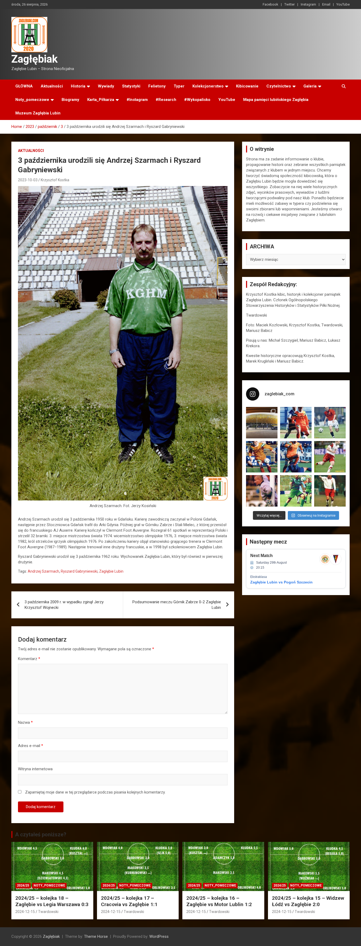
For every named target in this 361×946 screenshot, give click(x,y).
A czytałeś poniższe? (40, 834)
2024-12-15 (25, 912)
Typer (179, 86)
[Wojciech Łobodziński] (330, 422)
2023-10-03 (28, 180)
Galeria (310, 86)
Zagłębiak (34, 59)
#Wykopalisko (197, 99)
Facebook (270, 4)
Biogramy (70, 99)
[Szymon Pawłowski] (330, 456)
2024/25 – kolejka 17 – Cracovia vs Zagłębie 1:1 (129, 901)
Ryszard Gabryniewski (79, 571)
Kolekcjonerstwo (208, 86)
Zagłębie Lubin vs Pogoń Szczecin (281, 582)
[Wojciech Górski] (261, 456)
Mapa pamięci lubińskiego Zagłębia (275, 99)
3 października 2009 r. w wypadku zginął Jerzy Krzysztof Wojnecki (64, 605)
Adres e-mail (30, 745)
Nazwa (25, 722)
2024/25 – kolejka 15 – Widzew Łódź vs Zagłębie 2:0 (308, 901)
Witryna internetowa (35, 769)
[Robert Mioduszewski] (261, 491)
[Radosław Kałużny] (296, 491)
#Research (166, 99)
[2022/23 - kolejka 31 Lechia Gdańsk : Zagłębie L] (261, 422)
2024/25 (23, 885)
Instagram (308, 4)
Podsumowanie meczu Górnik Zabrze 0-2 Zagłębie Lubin (176, 605)
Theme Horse (96, 936)
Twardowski (48, 912)
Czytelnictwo (278, 86)
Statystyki (131, 86)
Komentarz (29, 658)
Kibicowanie (247, 86)
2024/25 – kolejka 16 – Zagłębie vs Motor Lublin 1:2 (219, 901)
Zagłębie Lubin (111, 571)
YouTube (343, 4)
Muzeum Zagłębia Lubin (38, 113)
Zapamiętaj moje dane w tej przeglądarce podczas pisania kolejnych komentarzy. (95, 792)
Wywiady (106, 86)
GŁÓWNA (24, 86)
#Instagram (137, 99)
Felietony (157, 86)
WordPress (159, 936)
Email (326, 4)
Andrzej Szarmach (43, 571)
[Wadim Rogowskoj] (296, 456)
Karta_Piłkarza (100, 99)
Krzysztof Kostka (55, 180)
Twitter (289, 4)
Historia (78, 86)
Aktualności (52, 86)
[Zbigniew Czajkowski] (296, 422)
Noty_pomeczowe (32, 99)
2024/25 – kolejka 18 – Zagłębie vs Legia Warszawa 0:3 (52, 901)
